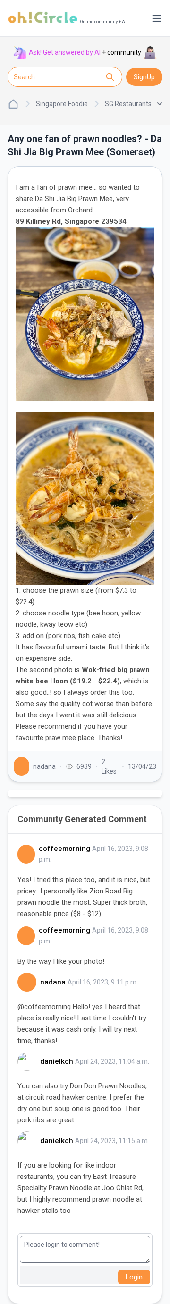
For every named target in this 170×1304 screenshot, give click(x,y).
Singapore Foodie (62, 104)
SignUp (144, 77)
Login (134, 1277)
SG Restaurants (128, 104)
